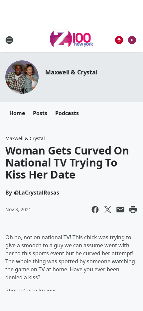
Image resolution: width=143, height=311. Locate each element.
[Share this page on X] (107, 209)
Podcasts (67, 113)
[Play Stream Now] (132, 40)
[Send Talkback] (119, 40)
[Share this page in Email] (120, 209)
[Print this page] (133, 209)
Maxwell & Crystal (71, 72)
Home (17, 113)
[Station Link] (71, 40)
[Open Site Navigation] (9, 40)
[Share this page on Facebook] (95, 209)
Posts (40, 113)
